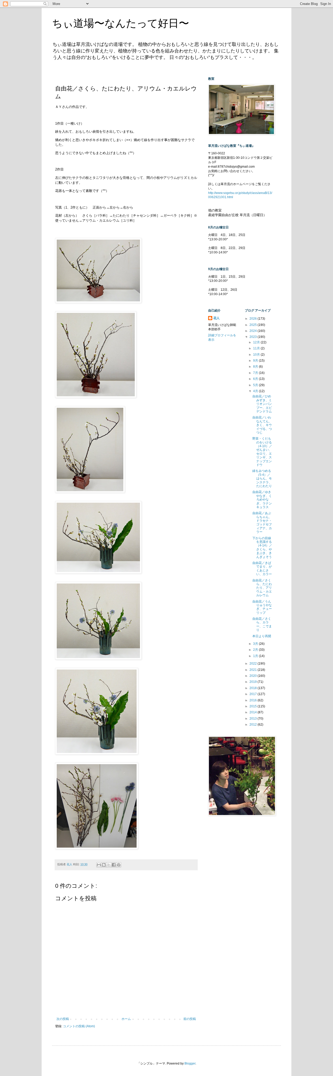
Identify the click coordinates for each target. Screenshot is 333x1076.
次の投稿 (62, 1019)
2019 (253, 682)
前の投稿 (189, 1019)
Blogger (189, 1063)
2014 (253, 712)
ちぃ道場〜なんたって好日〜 (120, 23)
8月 (256, 366)
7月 (256, 373)
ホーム (126, 1019)
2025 (253, 325)
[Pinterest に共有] (118, 864)
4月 (256, 391)
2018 (253, 688)
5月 (256, 385)
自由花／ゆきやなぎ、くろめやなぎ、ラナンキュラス (262, 499)
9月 (256, 360)
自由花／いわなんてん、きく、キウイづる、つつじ (262, 425)
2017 (253, 694)
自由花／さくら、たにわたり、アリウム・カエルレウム (262, 588)
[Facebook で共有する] (113, 864)
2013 (253, 718)
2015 (253, 706)
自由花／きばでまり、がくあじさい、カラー (262, 568)
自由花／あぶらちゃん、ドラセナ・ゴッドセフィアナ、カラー (262, 522)
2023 (253, 337)
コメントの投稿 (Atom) (79, 1026)
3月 (256, 644)
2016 (253, 700)
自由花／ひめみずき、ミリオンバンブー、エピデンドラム (262, 403)
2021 (253, 670)
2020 (253, 676)
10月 (257, 354)
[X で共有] (108, 864)
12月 (257, 342)
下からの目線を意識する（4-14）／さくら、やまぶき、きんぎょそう (262, 547)
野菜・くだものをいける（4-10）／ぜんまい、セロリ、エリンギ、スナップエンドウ (262, 452)
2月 (256, 650)
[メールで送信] (98, 864)
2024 (253, 331)
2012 (253, 724)
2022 (253, 663)
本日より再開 (261, 636)
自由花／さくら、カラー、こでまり (262, 624)
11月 (257, 348)
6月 (256, 379)
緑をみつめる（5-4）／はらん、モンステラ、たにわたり (262, 478)
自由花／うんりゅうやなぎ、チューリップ (262, 607)
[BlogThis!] (103, 864)
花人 (216, 318)
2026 (253, 318)
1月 (256, 656)
